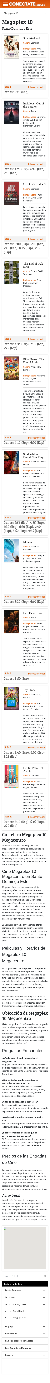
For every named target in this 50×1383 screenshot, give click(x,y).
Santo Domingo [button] (13, 1289)
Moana (27, 542)
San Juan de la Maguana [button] (18, 1347)
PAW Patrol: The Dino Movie (33, 360)
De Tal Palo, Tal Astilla (33, 769)
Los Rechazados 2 (34, 184)
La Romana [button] (11, 1333)
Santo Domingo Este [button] (15, 1304)
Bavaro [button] (9, 1354)
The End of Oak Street (33, 265)
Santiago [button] (10, 1297)
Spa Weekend (31, 38)
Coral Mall (18, 1311)
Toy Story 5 (30, 690)
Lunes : (9, 92)
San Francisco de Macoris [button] (19, 1340)
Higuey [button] (9, 1326)
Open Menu (5, 4)
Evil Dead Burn (32, 613)
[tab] (25, 92)
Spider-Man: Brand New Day (33, 455)
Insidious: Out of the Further (33, 105)
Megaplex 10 (19, 1317)
